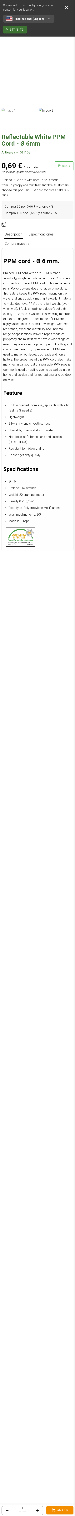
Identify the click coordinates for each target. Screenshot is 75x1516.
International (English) (29, 18)
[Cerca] (66, 7)
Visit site (15, 29)
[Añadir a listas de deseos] (4, 224)
